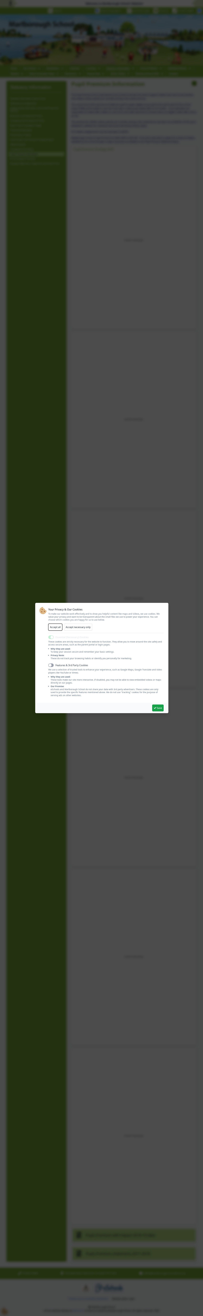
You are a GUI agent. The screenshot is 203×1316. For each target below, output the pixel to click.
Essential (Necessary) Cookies (72, 637)
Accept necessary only (78, 627)
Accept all (55, 627)
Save (159, 708)
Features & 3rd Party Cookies (71, 665)
